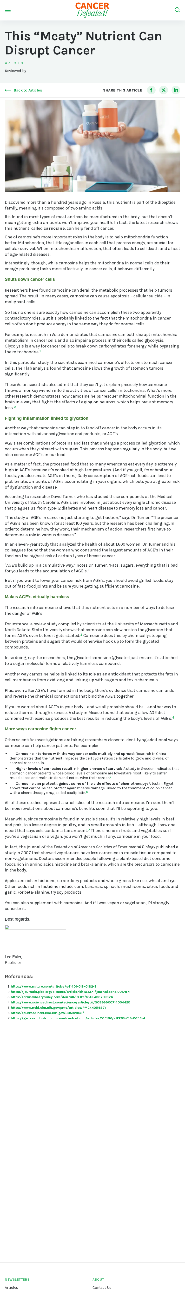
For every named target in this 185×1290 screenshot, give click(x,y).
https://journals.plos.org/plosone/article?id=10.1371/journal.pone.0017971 (70, 992)
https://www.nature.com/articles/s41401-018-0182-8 (54, 986)
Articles (14, 63)
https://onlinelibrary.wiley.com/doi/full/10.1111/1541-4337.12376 (62, 997)
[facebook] (151, 90)
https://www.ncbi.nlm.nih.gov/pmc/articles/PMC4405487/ (58, 1008)
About (98, 1279)
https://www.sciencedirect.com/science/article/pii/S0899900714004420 (70, 1002)
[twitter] (163, 90)
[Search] (177, 10)
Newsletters (17, 1279)
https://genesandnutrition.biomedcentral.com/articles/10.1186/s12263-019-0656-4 (78, 1018)
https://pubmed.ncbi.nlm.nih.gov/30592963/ (47, 1013)
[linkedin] (176, 90)
